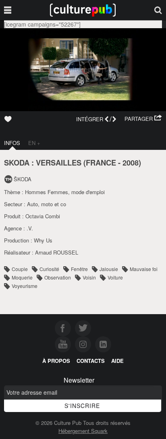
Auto (32, 204)
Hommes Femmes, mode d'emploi (65, 192)
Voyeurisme (24, 285)
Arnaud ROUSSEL (56, 252)
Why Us (43, 240)
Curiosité (49, 268)
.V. (30, 228)
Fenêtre (79, 268)
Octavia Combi (42, 216)
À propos (56, 360)
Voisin (89, 277)
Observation (57, 277)
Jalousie (109, 268)
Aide (117, 360)
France (101, 162)
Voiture (115, 277)
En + (34, 143)
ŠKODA (22, 179)
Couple (20, 268)
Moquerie (22, 277)
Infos (12, 143)
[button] (143, 119)
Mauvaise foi (144, 268)
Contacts (91, 360)
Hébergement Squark (83, 431)
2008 (130, 162)
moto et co (53, 204)
